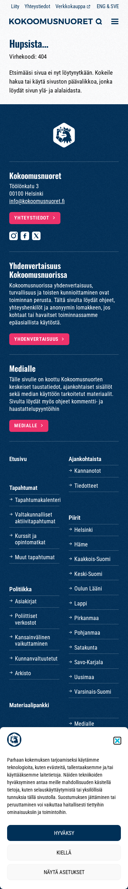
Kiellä (64, 853)
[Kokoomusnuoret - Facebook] (25, 236)
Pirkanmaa (86, 618)
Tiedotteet (86, 485)
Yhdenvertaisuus (36, 339)
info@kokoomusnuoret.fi (37, 201)
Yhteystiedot (37, 6)
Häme (81, 544)
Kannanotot (87, 470)
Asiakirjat (26, 601)
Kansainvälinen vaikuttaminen (32, 640)
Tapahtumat (23, 487)
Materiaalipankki (29, 705)
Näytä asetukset (64, 872)
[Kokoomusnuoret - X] (36, 236)
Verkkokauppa (70, 6)
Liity (15, 6)
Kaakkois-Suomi (92, 559)
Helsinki (83, 529)
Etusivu (18, 458)
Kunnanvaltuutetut (36, 658)
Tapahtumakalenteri (37, 500)
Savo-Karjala (88, 662)
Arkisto (23, 673)
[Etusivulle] (51, 22)
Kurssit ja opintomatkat (30, 539)
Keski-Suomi (88, 574)
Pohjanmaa (87, 632)
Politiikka (20, 589)
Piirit (74, 517)
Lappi (80, 603)
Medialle (25, 425)
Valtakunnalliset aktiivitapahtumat (35, 517)
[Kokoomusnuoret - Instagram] (13, 236)
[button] (117, 740)
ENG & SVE (108, 6)
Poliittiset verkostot (26, 619)
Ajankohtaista (85, 458)
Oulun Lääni (88, 588)
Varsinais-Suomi (92, 691)
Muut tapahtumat (35, 557)
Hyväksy (64, 833)
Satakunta (85, 647)
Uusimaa (84, 677)
